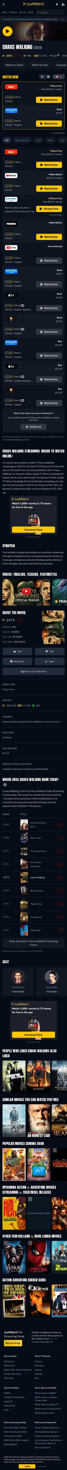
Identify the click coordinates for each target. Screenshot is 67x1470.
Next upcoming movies (15, 1422)
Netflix (7, 1393)
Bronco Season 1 (43, 1447)
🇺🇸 (56, 76)
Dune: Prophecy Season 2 (47, 1427)
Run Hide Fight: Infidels (15, 1427)
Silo (36, 1378)
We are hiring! (13, 1343)
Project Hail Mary (12, 1374)
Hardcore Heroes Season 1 (47, 1436)
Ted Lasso (39, 1365)
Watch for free (40, 64)
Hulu (6, 1409)
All (6, 140)
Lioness (38, 1369)
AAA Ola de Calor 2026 (15, 1431)
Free (38, 140)
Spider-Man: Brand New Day (18, 1369)
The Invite (8, 1378)
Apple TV (8, 1401)
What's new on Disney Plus (48, 1408)
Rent (50, 140)
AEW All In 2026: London (16, 1440)
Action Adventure (52, 721)
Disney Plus (9, 1405)
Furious (38, 1361)
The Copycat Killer (13, 1436)
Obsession (9, 1361)
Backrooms (9, 1365)
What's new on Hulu (44, 1412)
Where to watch (14, 64)
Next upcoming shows (45, 1422)
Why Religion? (11, 1444)
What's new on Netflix (45, 1393)
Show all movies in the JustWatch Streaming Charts (33, 943)
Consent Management (42, 1341)
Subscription (22, 140)
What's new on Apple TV (46, 1404)
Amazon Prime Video (14, 1397)
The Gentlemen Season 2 (46, 1431)
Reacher (39, 1374)
